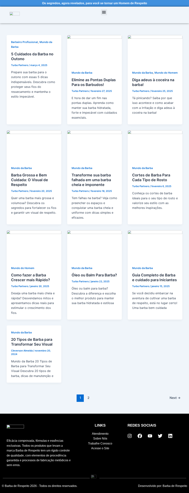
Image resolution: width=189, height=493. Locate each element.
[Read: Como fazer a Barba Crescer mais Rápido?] (34, 245)
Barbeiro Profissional (24, 42)
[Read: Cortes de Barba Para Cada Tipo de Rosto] (155, 145)
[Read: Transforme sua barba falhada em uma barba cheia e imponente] (94, 145)
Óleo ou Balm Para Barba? (94, 275)
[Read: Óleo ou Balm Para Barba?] (94, 245)
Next (175, 398)
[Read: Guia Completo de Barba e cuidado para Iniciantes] (155, 245)
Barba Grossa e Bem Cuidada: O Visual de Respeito (29, 180)
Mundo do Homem (166, 72)
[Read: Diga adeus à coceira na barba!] (155, 50)
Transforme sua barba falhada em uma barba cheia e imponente (91, 180)
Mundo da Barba (82, 72)
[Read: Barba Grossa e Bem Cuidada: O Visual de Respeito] (34, 145)
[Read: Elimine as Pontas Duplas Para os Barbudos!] (94, 50)
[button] (104, 12)
